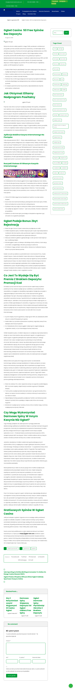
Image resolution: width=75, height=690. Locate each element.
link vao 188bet (57, 162)
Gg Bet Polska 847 (12, 613)
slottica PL (62, 173)
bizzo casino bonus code (59, 99)
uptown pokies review (58, 208)
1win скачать (56, 79)
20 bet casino (57, 84)
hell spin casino (63, 115)
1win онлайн (56, 69)
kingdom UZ (63, 157)
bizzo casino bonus (58, 94)
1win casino (62, 53)
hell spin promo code (58, 147)
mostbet (65, 162)
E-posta (22, 657)
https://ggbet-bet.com (27, 533)
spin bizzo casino (58, 183)
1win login (56, 59)
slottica (55, 173)
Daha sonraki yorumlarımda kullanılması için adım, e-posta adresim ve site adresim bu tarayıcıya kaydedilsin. (25, 670)
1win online (63, 59)
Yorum (8, 641)
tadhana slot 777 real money (60, 193)
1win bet (55, 53)
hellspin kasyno (57, 137)
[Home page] (4, 20)
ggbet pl (34, 548)
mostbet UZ (64, 168)
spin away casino (58, 178)
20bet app (65, 84)
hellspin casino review (59, 132)
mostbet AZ (56, 168)
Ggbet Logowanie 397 (13, 548)
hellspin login (57, 142)
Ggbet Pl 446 (24, 616)
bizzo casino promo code (59, 110)
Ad (7, 657)
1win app (60, 48)
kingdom (56, 157)
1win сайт (65, 74)
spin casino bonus (58, 188)
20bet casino (57, 89)
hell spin (56, 115)
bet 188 (63, 89)
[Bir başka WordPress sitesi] (10, 11)
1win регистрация (57, 74)
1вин (62, 79)
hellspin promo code (58, 152)
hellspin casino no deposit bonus (60, 126)
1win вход (56, 64)
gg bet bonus (27, 548)
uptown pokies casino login (60, 198)
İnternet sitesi (36, 657)
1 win (55, 48)
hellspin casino (57, 120)
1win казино (62, 64)
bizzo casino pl (57, 105)
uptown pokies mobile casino (60, 203)
